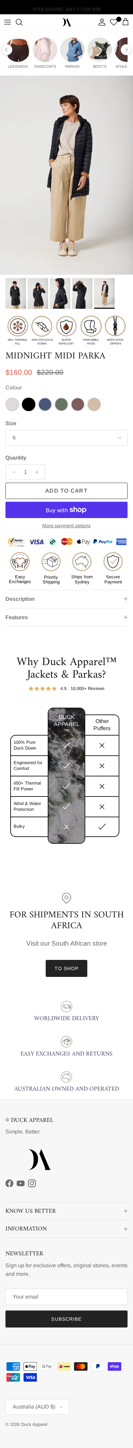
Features (16, 617)
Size (10, 423)
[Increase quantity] (39, 472)
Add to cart (66, 491)
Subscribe (66, 1319)
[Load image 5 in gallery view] (66, 175)
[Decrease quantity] (12, 472)
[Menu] (7, 22)
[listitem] (17, 53)
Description (19, 599)
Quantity (16, 458)
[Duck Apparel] (66, 22)
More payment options (66, 525)
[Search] (22, 22)
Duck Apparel (35, 1424)
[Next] (126, 49)
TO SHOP (67, 968)
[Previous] (6, 49)
